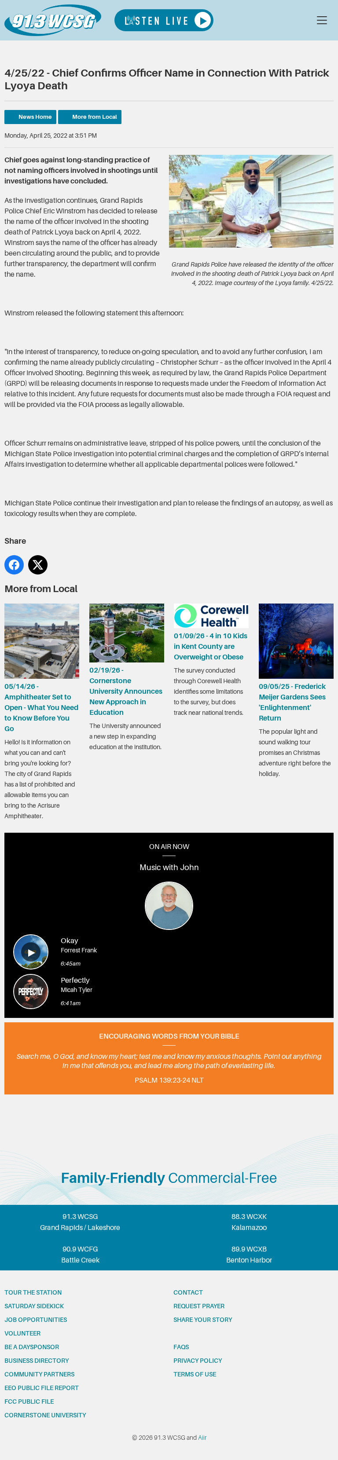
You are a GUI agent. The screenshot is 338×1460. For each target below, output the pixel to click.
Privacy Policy (197, 1360)
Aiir (202, 1437)
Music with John (169, 867)
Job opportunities (35, 1319)
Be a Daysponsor (31, 1346)
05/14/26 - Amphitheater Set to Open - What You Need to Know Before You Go (41, 707)
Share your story (202, 1319)
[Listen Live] (163, 20)
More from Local (94, 116)
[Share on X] (38, 564)
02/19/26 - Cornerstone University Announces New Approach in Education (125, 691)
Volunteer (22, 1333)
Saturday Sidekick (34, 1306)
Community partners (39, 1374)
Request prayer (198, 1306)
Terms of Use (194, 1374)
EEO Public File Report (41, 1387)
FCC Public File (29, 1401)
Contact (188, 1292)
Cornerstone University (45, 1415)
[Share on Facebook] (14, 564)
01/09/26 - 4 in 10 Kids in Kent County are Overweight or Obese (210, 646)
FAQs (181, 1346)
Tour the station (33, 1292)
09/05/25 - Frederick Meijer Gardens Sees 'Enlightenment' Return (292, 702)
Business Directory (36, 1360)
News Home (35, 116)
